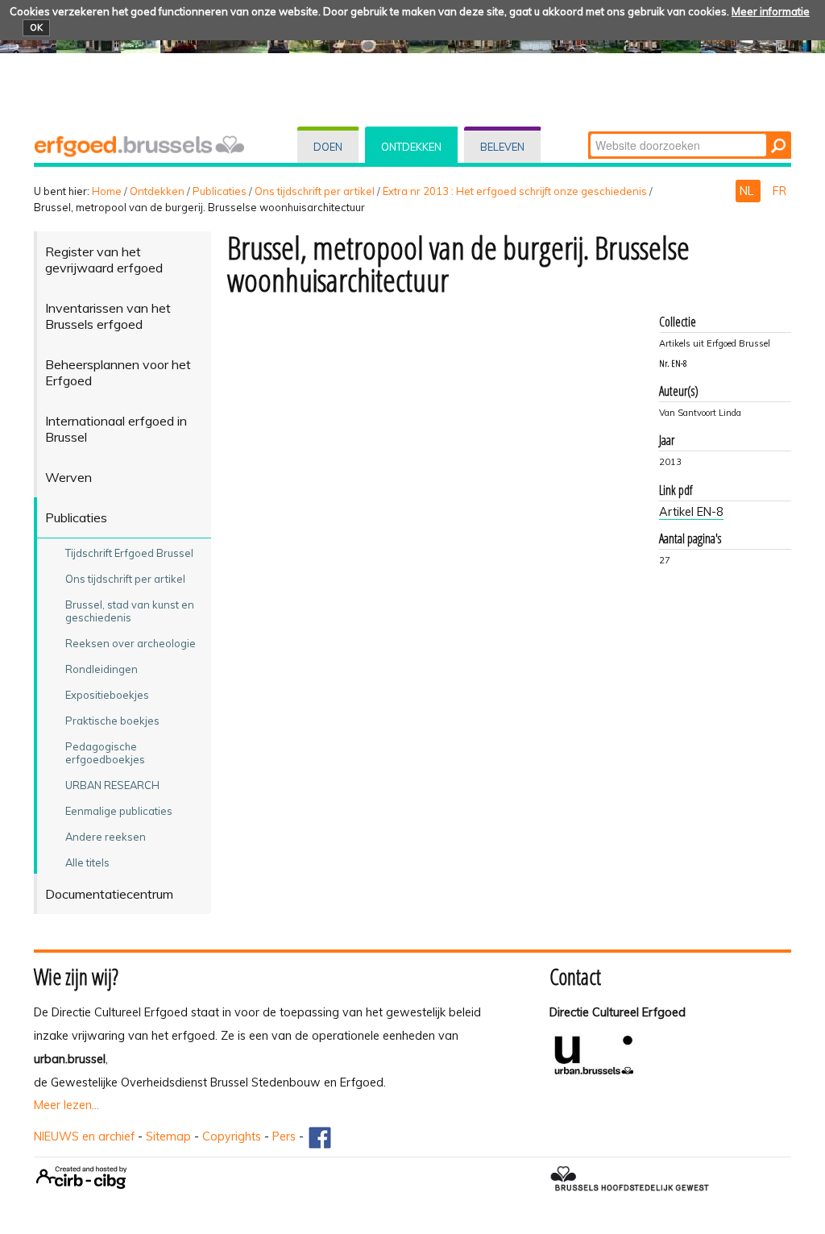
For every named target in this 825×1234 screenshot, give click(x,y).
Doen (327, 146)
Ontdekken (411, 146)
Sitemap (168, 1136)
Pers (284, 1136)
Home (107, 191)
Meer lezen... (66, 1105)
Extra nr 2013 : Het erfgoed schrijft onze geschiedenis (515, 191)
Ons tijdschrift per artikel (315, 191)
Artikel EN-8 (691, 512)
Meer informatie (771, 11)
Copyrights (231, 1136)
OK (36, 27)
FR (779, 191)
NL (748, 191)
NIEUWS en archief (84, 1136)
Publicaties (220, 191)
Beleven (502, 146)
